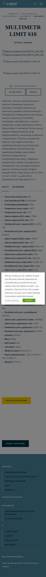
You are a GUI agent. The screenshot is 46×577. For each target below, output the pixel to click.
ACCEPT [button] (29, 300)
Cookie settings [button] (12, 300)
